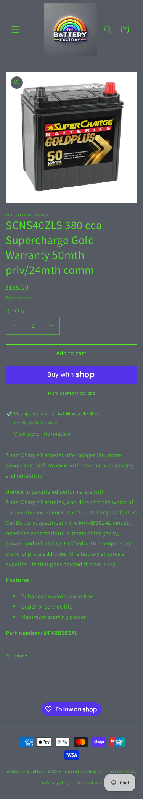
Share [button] (20, 655)
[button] (15, 29)
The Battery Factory (41, 771)
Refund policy (55, 783)
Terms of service (92, 783)
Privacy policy (123, 771)
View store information (42, 433)
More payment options (71, 393)
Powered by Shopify (81, 771)
